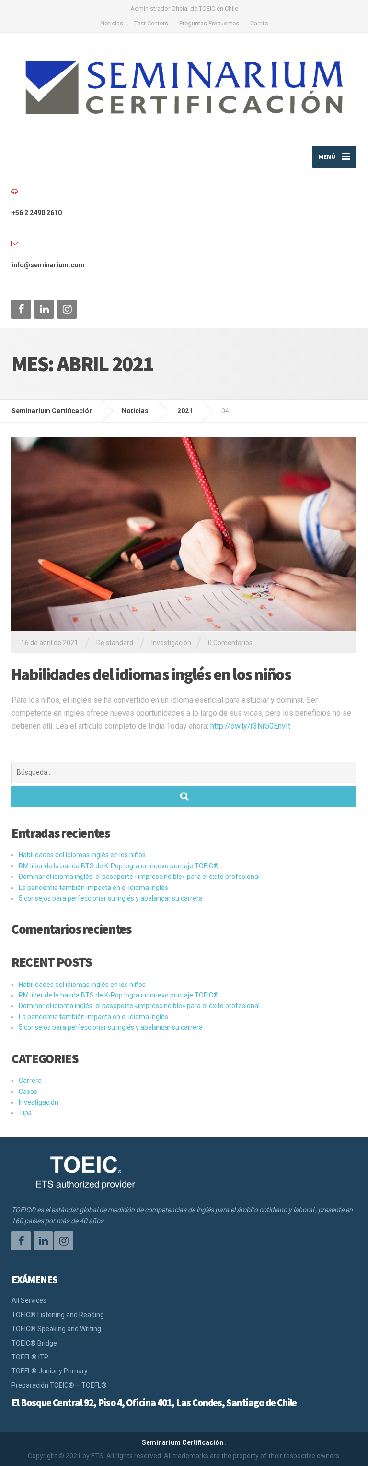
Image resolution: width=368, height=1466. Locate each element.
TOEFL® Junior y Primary (50, 1371)
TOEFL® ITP (30, 1357)
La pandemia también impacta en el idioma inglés (93, 887)
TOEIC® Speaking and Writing (56, 1329)
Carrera (30, 1080)
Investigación (171, 643)
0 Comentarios (230, 643)
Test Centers (151, 23)
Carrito (259, 23)
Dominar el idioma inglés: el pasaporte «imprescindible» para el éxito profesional (139, 876)
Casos (28, 1091)
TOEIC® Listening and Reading (58, 1315)
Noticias (111, 23)
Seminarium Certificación (182, 1442)
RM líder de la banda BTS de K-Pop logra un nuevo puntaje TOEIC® (119, 866)
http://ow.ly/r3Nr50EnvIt (250, 726)
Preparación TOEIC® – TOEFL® (59, 1385)
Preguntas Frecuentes (209, 23)
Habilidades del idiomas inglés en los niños (151, 674)
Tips (25, 1113)
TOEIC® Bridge (34, 1343)
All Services (29, 1300)
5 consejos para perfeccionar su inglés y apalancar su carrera (111, 898)
